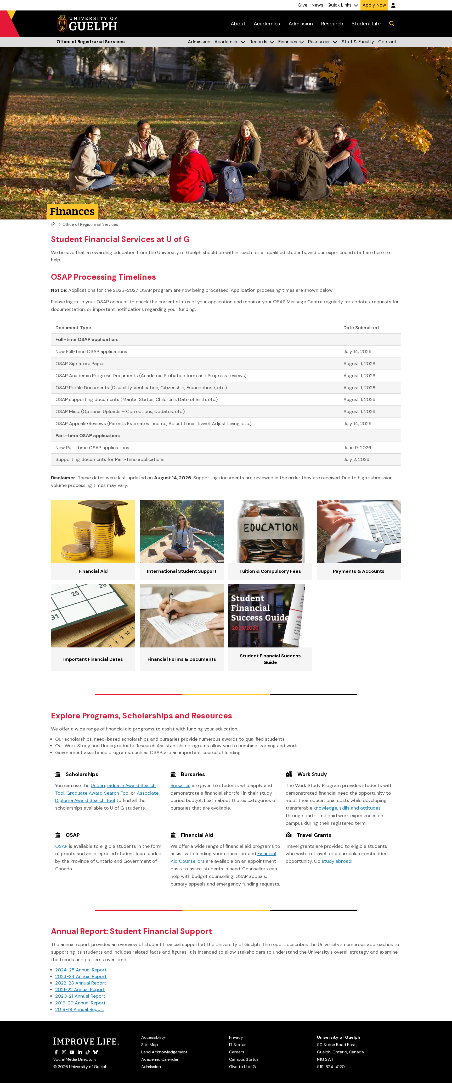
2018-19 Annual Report (79, 1009)
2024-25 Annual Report (81, 970)
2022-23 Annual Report (80, 983)
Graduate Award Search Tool (97, 793)
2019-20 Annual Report (80, 1003)
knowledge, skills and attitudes (347, 808)
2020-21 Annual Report (80, 996)
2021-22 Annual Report (80, 989)
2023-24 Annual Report (81, 976)
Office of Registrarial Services (90, 224)
